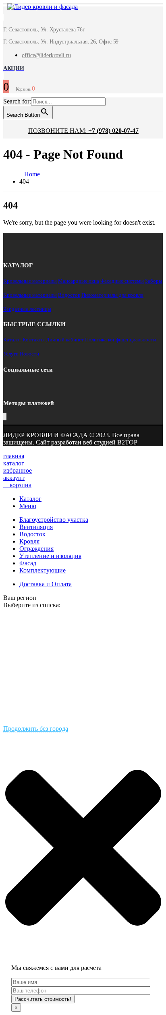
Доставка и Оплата (45, 584)
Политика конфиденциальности (120, 340)
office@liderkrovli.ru (46, 55)
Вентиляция (36, 526)
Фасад (27, 563)
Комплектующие (42, 570)
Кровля (29, 541)
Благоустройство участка (53, 519)
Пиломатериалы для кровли (112, 295)
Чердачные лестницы (27, 309)
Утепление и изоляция (50, 555)
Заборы (153, 281)
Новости (29, 354)
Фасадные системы (122, 281)
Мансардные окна (78, 281)
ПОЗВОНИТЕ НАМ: (83, 130)
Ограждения (36, 548)
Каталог (12, 340)
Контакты (34, 340)
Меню (27, 505)
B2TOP (127, 442)
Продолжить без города (35, 728)
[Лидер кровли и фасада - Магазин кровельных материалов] (38, 7)
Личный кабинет (65, 340)
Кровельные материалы (30, 281)
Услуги (11, 354)
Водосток (69, 295)
